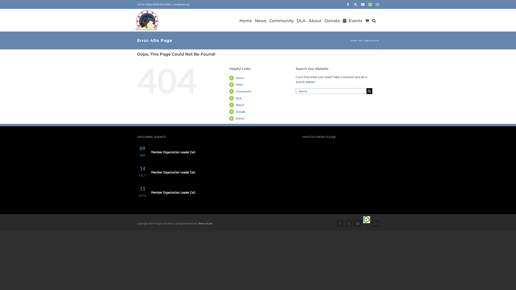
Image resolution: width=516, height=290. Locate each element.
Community (243, 91)
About (240, 105)
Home (240, 78)
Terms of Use (205, 223)
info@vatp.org (181, 4)
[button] (374, 20)
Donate (240, 111)
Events (240, 118)
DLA (239, 98)
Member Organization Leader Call (173, 152)
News (239, 84)
